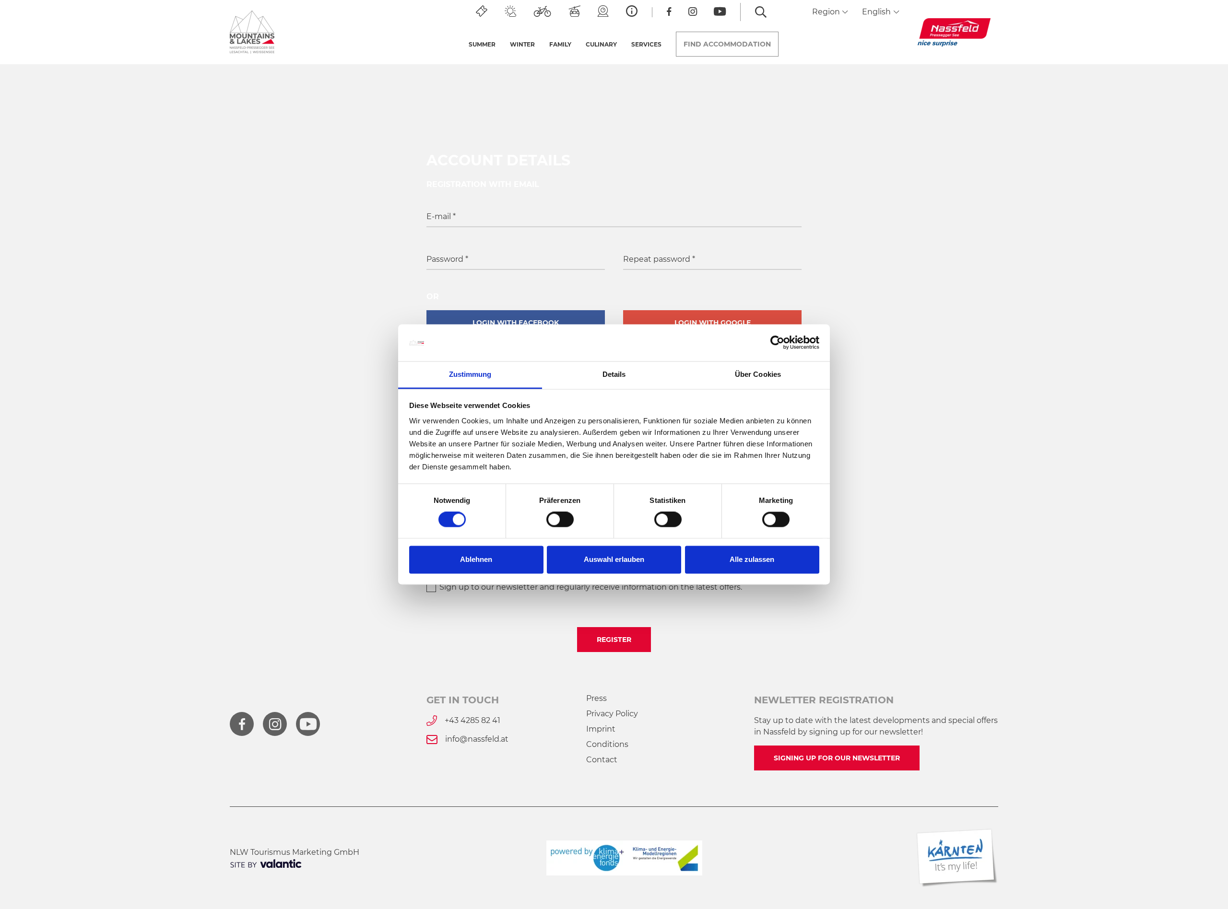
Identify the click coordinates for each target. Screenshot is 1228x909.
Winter (522, 44)
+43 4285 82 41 (472, 720)
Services (646, 44)
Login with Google (712, 322)
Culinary (601, 44)
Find (727, 44)
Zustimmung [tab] (470, 374)
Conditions (607, 744)
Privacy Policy (612, 713)
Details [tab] (614, 374)
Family (560, 44)
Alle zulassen (752, 559)
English (877, 11)
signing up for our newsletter (837, 758)
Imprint (600, 729)
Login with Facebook (515, 322)
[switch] (560, 519)
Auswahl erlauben (614, 559)
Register (614, 639)
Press (596, 698)
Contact (601, 759)
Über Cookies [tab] (758, 374)
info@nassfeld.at (476, 739)
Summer (482, 44)
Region (827, 11)
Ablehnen (476, 559)
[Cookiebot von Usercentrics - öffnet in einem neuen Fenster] (777, 343)
